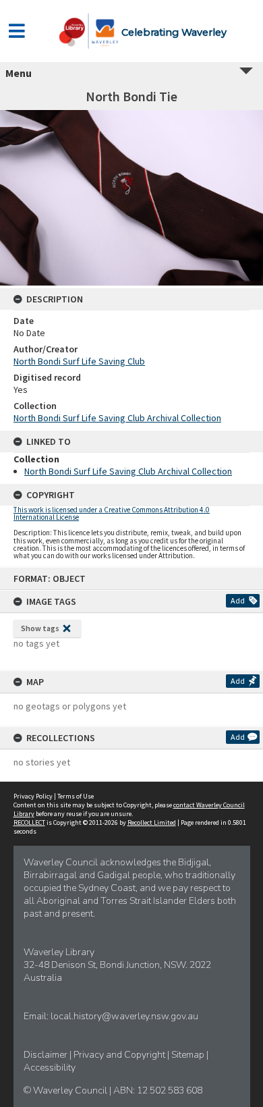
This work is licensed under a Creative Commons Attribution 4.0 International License (111, 513)
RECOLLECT (29, 822)
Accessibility (50, 1067)
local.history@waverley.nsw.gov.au (124, 1016)
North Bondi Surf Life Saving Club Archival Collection (117, 418)
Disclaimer (46, 1054)
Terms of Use (75, 796)
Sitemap (188, 1054)
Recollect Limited (151, 822)
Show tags (40, 628)
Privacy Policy (33, 796)
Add (238, 600)
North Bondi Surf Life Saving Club (79, 361)
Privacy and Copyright (120, 1054)
